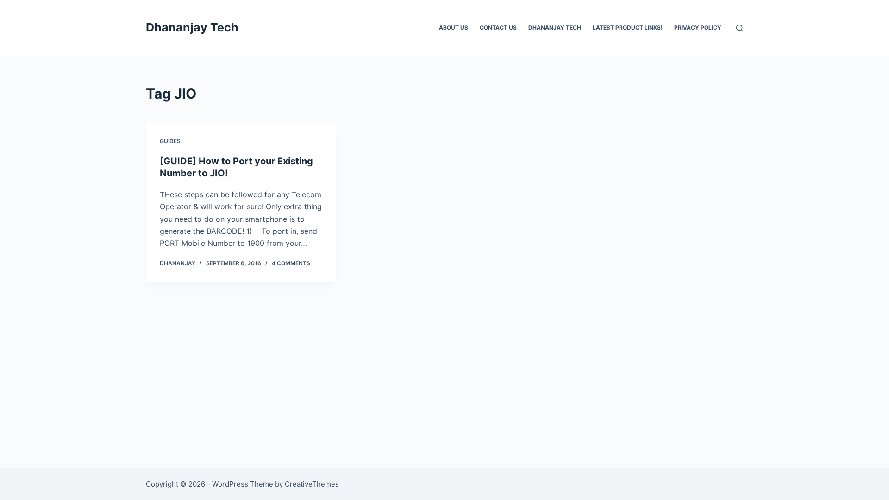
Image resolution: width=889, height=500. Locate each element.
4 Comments (291, 263)
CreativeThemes (312, 484)
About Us (453, 27)
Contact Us (498, 27)
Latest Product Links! (628, 27)
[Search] (739, 28)
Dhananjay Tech (192, 27)
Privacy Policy (697, 27)
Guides (170, 141)
